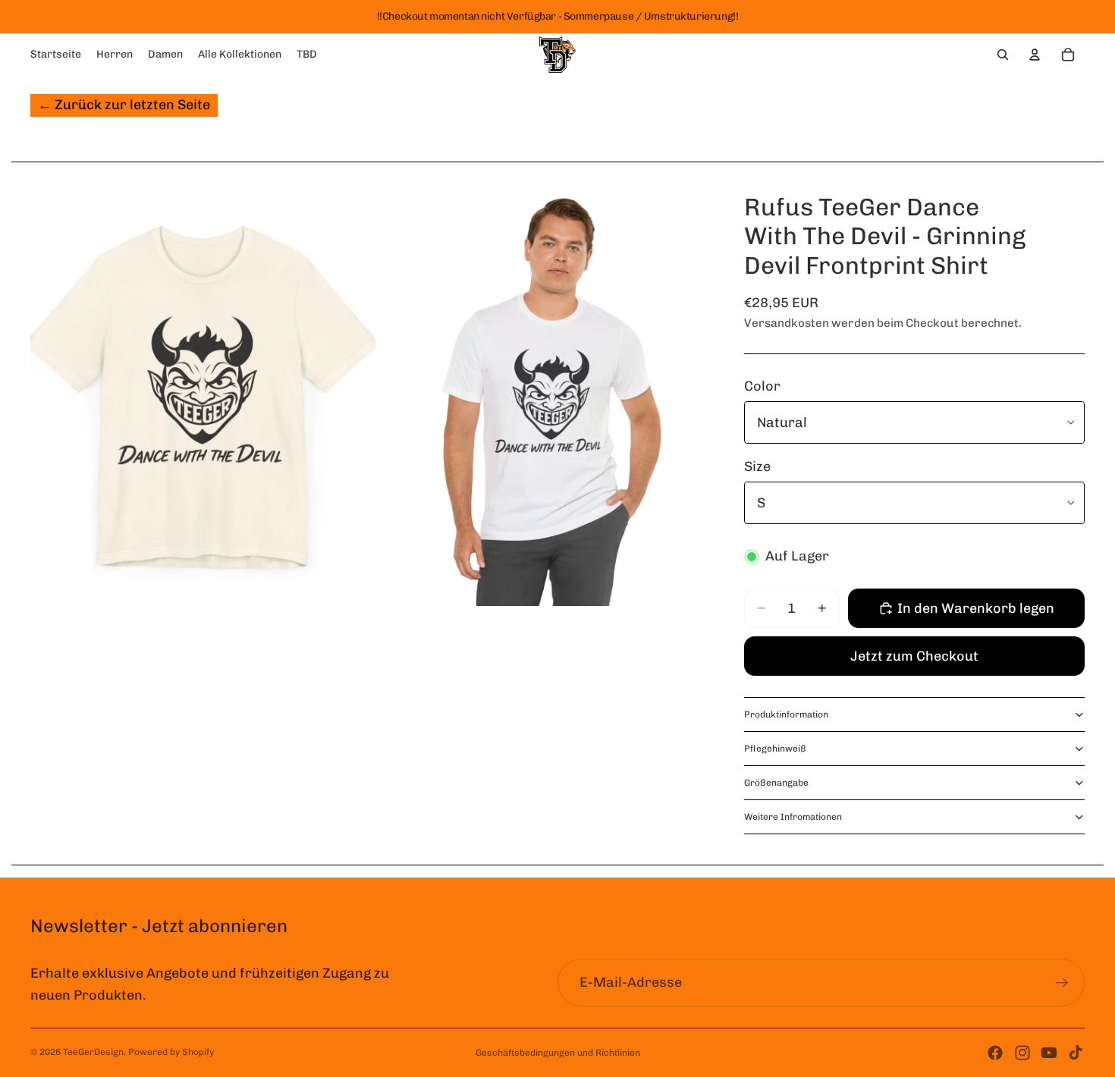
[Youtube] (1049, 1053)
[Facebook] (995, 1053)
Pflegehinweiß (775, 748)
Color (762, 386)
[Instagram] (1022, 1053)
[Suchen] (1002, 54)
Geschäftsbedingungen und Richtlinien (558, 1052)
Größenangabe (776, 782)
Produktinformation (786, 714)
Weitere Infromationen (793, 817)
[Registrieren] (1062, 983)
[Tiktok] (1075, 1053)
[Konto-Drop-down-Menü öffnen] (1034, 54)
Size (757, 466)
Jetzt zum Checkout (914, 656)
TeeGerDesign (93, 1052)
